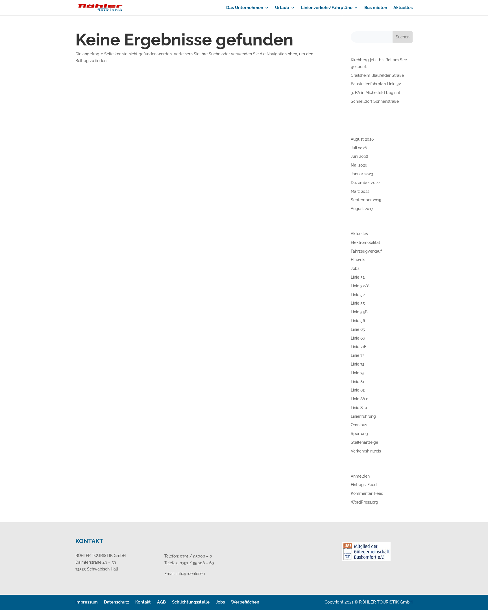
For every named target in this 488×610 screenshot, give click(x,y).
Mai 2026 (359, 165)
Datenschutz (116, 602)
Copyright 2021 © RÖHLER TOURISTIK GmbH (368, 602)
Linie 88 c (359, 399)
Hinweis (358, 259)
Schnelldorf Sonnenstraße (375, 101)
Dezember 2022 (365, 182)
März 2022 (360, 191)
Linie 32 (358, 277)
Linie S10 (359, 407)
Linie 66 (358, 338)
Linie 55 (358, 303)
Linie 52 (358, 294)
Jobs (355, 268)
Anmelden (360, 476)
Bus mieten (375, 8)
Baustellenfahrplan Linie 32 (376, 84)
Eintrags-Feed (364, 484)
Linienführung (363, 416)
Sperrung (359, 433)
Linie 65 (358, 329)
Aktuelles (403, 8)
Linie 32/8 (360, 286)
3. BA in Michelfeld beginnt (375, 92)
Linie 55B (359, 312)
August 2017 (362, 208)
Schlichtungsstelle (191, 602)
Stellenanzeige (364, 442)
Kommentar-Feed (367, 493)
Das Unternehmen (244, 8)
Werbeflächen (245, 602)
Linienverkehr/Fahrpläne (326, 8)
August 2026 (362, 139)
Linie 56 (358, 320)
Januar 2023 (362, 174)
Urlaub (282, 8)
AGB (161, 602)
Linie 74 (357, 364)
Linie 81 (357, 381)
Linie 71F (358, 346)
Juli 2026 (359, 148)
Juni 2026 (359, 156)
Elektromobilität (365, 242)
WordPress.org (364, 502)
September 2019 (366, 200)
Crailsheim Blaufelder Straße (377, 75)
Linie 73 (358, 355)
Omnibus (359, 425)
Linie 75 (358, 373)
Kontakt (143, 602)
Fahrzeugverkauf (366, 251)
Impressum (86, 602)
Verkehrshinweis (366, 451)
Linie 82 (358, 390)
